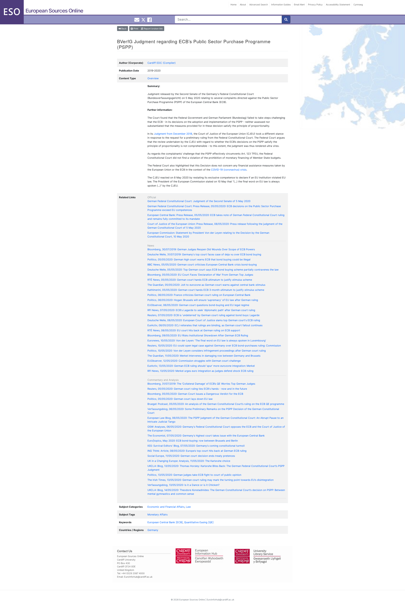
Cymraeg (358, 4)
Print (135, 28)
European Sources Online (54, 11)
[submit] (286, 19)
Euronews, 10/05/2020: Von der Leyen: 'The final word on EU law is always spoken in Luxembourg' (206, 340)
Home (234, 4)
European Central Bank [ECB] (165, 522)
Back (124, 28)
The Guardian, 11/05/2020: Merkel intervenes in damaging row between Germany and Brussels (203, 355)
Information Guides (281, 4)
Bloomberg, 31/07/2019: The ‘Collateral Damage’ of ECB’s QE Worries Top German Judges (201, 383)
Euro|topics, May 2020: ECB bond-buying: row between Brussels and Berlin (192, 440)
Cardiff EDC (154, 62)
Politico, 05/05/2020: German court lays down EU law (180, 398)
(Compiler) (169, 62)
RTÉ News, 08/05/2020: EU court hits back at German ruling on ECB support (193, 330)
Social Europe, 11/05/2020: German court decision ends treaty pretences (191, 455)
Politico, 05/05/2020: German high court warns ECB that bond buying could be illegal (198, 259)
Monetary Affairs (157, 514)
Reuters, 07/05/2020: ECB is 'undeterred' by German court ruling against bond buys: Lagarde (203, 315)
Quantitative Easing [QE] (199, 522)
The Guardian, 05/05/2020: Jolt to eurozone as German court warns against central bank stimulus (206, 284)
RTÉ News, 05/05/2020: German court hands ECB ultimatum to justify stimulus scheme (199, 279)
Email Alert (299, 4)
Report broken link (153, 28)
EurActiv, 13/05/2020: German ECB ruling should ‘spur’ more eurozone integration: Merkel (201, 365)
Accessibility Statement (338, 4)
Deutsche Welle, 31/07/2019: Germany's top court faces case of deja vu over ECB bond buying (204, 254)
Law (188, 506)
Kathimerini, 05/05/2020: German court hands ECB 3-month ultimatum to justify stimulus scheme (205, 289)
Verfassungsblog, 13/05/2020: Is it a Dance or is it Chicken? (183, 484)
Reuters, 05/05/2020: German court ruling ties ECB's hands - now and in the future (197, 388)
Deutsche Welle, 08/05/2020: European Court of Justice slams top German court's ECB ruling (203, 320)
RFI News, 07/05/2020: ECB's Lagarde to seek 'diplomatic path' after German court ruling (201, 310)
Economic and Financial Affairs (165, 506)
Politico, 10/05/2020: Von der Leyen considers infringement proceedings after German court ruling (206, 350)
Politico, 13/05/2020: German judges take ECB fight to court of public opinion (194, 474)
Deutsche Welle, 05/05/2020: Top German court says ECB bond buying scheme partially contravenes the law (213, 269)
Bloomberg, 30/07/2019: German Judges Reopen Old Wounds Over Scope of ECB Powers (201, 249)
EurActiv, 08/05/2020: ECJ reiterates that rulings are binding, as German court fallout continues (204, 325)
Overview (153, 78)
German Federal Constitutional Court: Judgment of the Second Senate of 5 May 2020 (198, 201)
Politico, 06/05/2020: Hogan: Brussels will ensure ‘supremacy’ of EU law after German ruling (202, 300)
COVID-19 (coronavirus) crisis (228, 169)
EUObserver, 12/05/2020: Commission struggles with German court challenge (194, 360)
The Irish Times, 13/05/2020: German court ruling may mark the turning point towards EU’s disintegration (210, 479)
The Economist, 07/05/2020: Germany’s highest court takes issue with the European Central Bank (206, 435)
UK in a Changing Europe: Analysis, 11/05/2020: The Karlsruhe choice (188, 460)
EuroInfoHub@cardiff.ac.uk (138, 576)
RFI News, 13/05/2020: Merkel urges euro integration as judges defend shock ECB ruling (200, 370)
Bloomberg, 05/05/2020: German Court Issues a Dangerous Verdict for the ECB (195, 393)
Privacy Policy (315, 4)
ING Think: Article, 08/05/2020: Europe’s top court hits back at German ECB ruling (196, 450)
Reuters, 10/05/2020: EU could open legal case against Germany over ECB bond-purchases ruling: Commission (214, 345)
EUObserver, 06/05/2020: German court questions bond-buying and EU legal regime (198, 305)
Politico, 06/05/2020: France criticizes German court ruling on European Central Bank (198, 294)
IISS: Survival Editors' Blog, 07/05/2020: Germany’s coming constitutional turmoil (196, 445)
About (243, 4)
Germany (152, 530)
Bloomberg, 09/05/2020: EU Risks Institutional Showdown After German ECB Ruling (197, 335)
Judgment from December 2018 (173, 133)
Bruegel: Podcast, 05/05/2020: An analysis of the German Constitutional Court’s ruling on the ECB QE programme (215, 403)
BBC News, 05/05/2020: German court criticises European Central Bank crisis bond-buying (202, 264)
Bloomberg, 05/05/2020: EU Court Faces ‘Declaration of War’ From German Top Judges (200, 274)
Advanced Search (258, 4)
